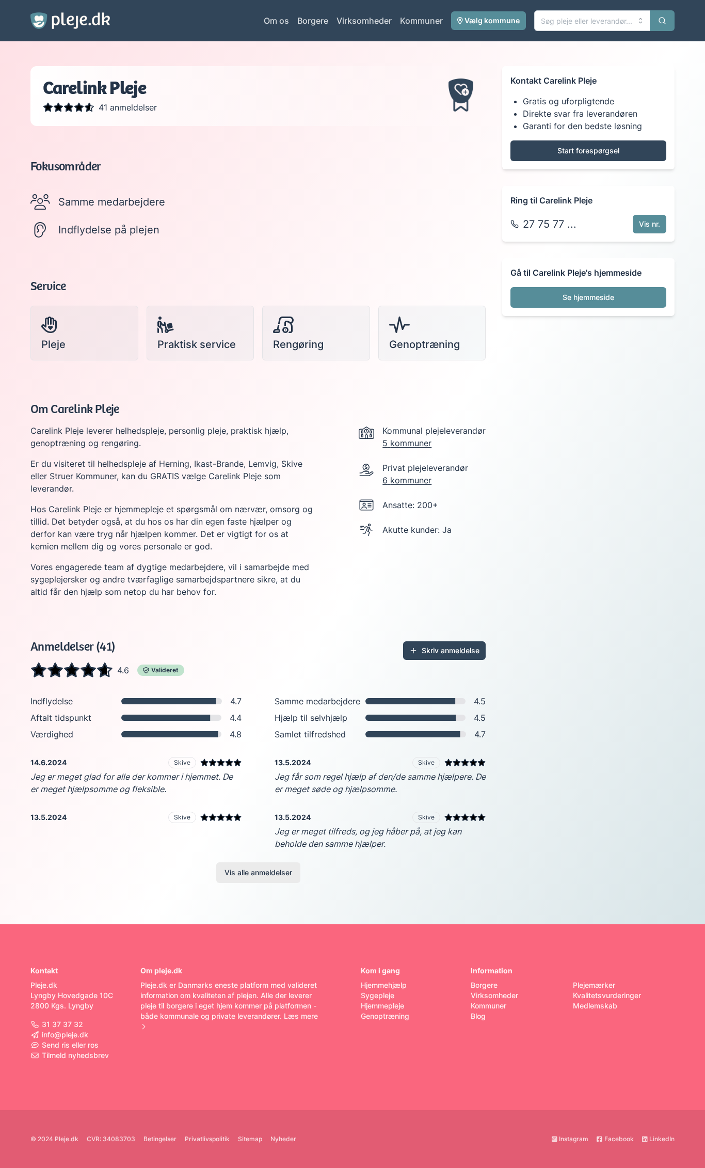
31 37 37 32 (62, 1024)
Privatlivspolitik (207, 1139)
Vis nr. (649, 223)
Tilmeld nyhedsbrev (75, 1055)
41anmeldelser (128, 107)
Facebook (619, 1139)
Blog (478, 1016)
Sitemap (250, 1139)
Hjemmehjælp (384, 985)
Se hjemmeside (588, 297)
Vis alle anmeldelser (258, 872)
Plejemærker (594, 985)
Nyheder (283, 1139)
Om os (276, 20)
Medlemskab (595, 1005)
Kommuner (421, 20)
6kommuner (406, 480)
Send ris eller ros (70, 1044)
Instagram (573, 1139)
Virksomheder (364, 20)
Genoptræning (385, 1016)
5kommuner (406, 443)
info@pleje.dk (65, 1034)
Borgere (312, 20)
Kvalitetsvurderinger (607, 995)
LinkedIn (662, 1139)
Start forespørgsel (588, 150)
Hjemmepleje (382, 1005)
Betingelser (160, 1139)
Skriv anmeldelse (450, 650)
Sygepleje (377, 995)
